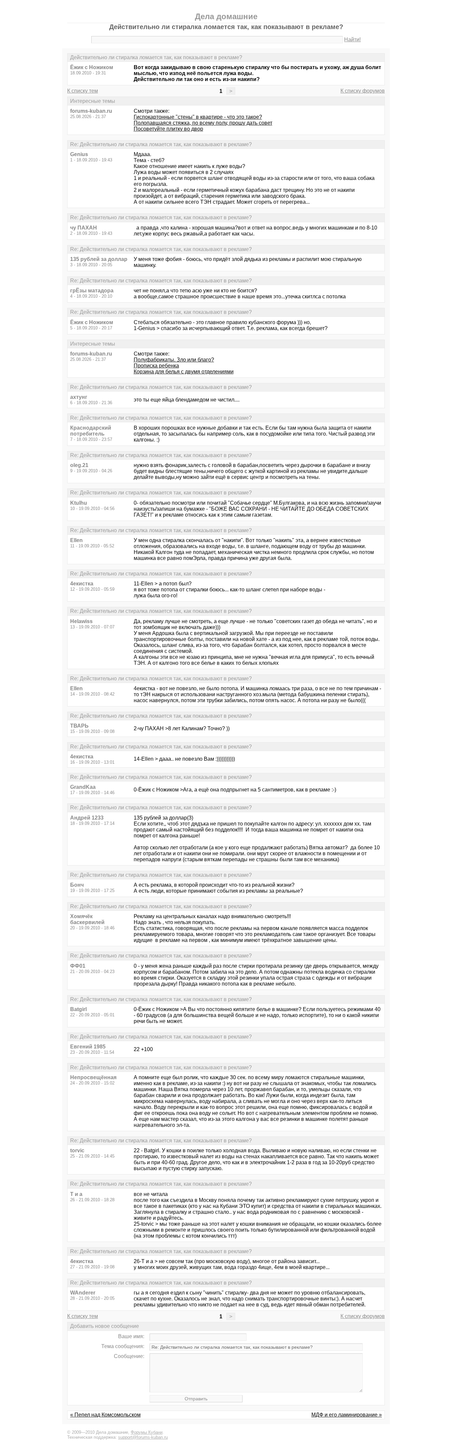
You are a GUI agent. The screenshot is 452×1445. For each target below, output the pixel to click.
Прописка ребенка (156, 365)
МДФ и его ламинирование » (346, 1415)
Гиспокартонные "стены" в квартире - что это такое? (198, 117)
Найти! (352, 39)
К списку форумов (362, 91)
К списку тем (82, 91)
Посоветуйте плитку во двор (168, 129)
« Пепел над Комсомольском (105, 1415)
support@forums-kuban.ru (143, 1437)
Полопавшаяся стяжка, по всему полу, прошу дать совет (203, 123)
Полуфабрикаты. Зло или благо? (174, 359)
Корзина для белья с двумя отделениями (184, 371)
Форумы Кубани (146, 1432)
